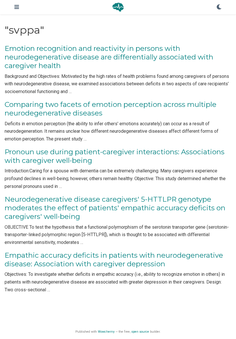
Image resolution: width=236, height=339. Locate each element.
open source (140, 332)
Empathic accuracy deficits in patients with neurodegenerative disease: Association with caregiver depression (114, 259)
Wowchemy (106, 332)
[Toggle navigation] (16, 7)
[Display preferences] (219, 7)
